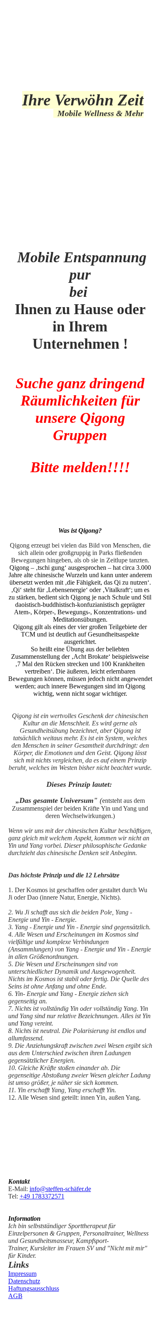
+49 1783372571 (42, 1196)
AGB (15, 1295)
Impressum (22, 1273)
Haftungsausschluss (33, 1288)
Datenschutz (24, 1281)
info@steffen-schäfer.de (60, 1188)
